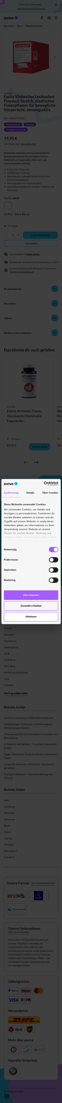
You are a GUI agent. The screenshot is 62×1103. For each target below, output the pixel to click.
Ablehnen (31, 616)
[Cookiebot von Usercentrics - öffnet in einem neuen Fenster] (44, 483)
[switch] (53, 559)
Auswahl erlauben (31, 605)
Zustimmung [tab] (11, 492)
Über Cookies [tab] (50, 492)
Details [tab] (30, 492)
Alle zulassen (31, 595)
